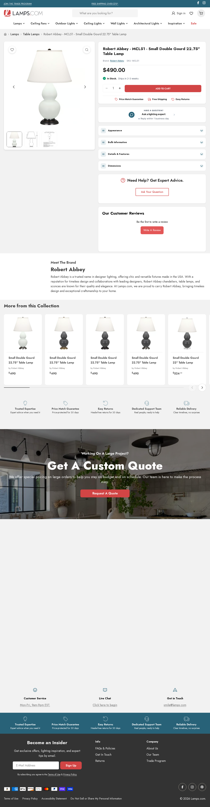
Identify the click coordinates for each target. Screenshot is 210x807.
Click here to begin (105, 705)
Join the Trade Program (18, 3)
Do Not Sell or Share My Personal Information (96, 798)
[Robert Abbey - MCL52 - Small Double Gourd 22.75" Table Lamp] (23, 333)
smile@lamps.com (175, 705)
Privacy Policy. (70, 774)
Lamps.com (198, 799)
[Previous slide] (14, 87)
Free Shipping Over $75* (105, 3)
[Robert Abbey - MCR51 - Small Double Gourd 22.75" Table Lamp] (105, 333)
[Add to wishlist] (12, 49)
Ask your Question (152, 192)
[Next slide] (85, 87)
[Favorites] (191, 13)
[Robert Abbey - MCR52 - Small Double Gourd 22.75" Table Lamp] (146, 333)
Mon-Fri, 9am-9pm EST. (35, 705)
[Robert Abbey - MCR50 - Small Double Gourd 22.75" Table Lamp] (64, 333)
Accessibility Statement (54, 798)
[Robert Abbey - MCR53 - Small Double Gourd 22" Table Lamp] (187, 333)
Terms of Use (54, 774)
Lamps (14, 34)
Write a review (152, 230)
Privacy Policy (30, 798)
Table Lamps (31, 34)
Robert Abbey (117, 60)
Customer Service (35, 698)
